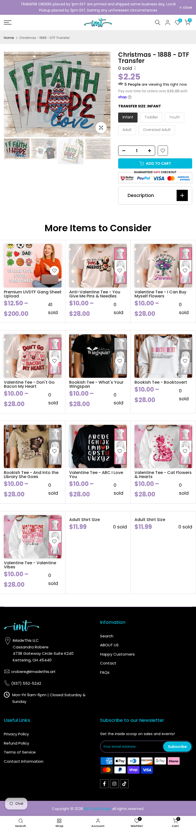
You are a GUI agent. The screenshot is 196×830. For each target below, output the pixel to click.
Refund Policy (16, 743)
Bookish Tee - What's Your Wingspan (96, 384)
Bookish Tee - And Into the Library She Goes (31, 475)
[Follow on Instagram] (114, 783)
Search (106, 636)
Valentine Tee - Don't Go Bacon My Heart (29, 384)
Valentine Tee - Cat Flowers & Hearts (163, 475)
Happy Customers (117, 654)
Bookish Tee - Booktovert (160, 382)
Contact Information (23, 761)
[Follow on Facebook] (104, 783)
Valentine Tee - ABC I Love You (96, 475)
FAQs (104, 672)
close (11, 7)
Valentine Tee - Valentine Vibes (30, 565)
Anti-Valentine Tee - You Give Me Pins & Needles (94, 294)
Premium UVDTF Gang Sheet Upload (33, 294)
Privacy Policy (16, 734)
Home (9, 37)
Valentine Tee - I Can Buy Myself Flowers (160, 294)
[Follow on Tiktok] (124, 783)
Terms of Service (20, 752)
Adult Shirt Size (84, 520)
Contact (108, 663)
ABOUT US (109, 645)
